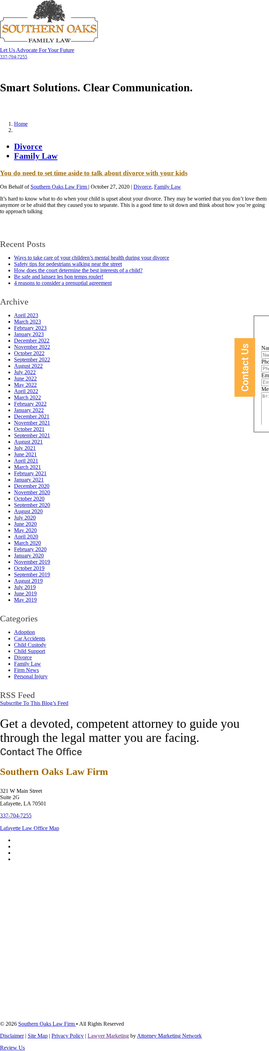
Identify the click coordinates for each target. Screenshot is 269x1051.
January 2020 (29, 556)
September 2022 (32, 360)
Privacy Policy (67, 1036)
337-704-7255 (16, 815)
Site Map (38, 1036)
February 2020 (30, 549)
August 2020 (28, 511)
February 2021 (30, 473)
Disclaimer (12, 1036)
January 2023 (29, 334)
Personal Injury (31, 676)
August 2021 (28, 442)
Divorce (28, 146)
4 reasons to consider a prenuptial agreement (63, 283)
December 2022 (31, 341)
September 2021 (32, 435)
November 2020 (32, 492)
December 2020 (31, 486)
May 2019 (25, 600)
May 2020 (25, 530)
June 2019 (25, 593)
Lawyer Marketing (108, 1036)
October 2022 (29, 353)
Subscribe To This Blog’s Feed (34, 703)
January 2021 (29, 480)
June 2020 (25, 524)
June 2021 (25, 454)
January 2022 (29, 410)
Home (21, 124)
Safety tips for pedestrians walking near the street (68, 264)
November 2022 (32, 347)
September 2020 (32, 505)
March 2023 (27, 322)
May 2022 (25, 385)
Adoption (24, 632)
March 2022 (27, 397)
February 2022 (30, 404)
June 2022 (25, 378)
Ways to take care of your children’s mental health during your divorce (91, 258)
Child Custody (30, 645)
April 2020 (26, 537)
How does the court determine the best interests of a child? (78, 270)
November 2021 (32, 423)
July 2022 (25, 372)
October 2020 (29, 499)
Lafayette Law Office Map (29, 828)
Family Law (35, 156)
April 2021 (26, 461)
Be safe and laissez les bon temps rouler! (58, 277)
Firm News (26, 670)
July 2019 (25, 587)
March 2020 (27, 543)
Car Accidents (29, 638)
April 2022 (26, 391)
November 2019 (32, 562)
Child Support (29, 651)
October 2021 (29, 429)
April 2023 (26, 315)
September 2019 (32, 574)
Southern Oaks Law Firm (59, 187)
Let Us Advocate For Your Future (37, 50)
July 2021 (25, 448)
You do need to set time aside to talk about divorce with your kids (93, 173)
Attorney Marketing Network (169, 1036)
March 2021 (27, 467)
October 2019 (29, 568)
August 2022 (28, 366)
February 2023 (30, 328)
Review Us (12, 1048)
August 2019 (28, 581)
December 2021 (31, 416)
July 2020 (25, 518)
